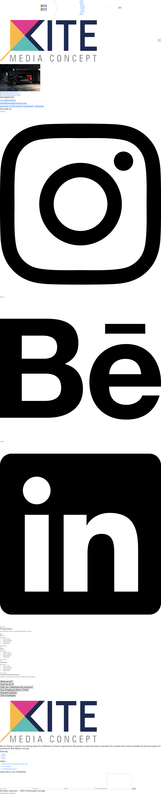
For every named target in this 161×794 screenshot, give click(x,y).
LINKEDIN (2, 793)
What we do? (7, 681)
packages (82, 6)
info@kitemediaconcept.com (13, 103)
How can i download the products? (17, 687)
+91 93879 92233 (8, 100)
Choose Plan (3, 646)
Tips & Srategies (8, 695)
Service (81, 13)
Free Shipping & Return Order (14, 689)
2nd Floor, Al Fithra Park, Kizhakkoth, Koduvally (22, 106)
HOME (81, 0)
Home (3, 754)
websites (82, 8)
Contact (4, 758)
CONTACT (81, 14)
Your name (2, 788)
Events (82, 9)
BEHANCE (7, 793)
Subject (66, 788)
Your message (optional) (101, 788)
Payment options (8, 692)
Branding (82, 5)
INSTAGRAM (12, 793)
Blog (3, 757)
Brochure (82, 11)
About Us (81, 2)
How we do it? (7, 684)
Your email (35, 788)
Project (81, 3)
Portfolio (4, 755)
